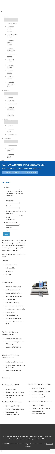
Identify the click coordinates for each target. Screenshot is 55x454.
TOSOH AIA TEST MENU (30, 172)
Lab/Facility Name (12, 222)
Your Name (9, 200)
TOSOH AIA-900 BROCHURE (12, 172)
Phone (8, 206)
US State (9, 228)
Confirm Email (10, 219)
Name (8, 187)
